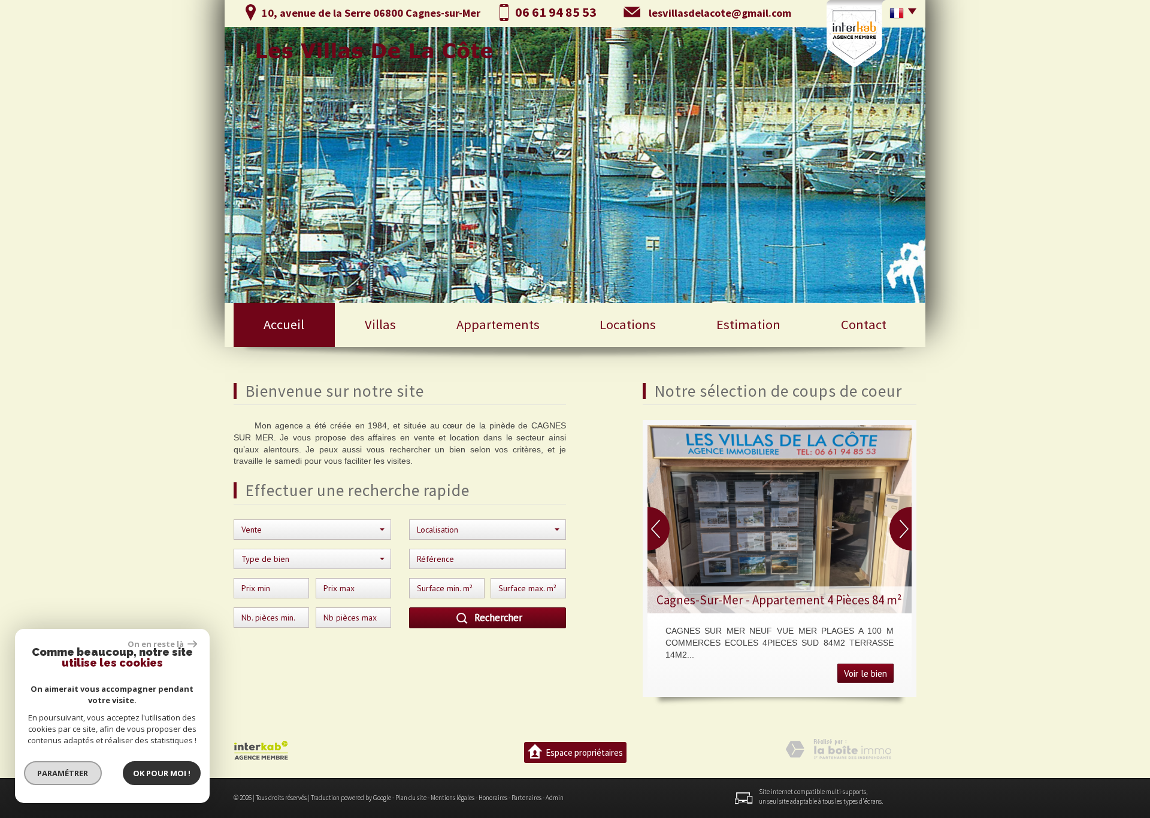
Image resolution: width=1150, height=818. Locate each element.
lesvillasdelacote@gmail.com (720, 13)
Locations (628, 324)
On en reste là (156, 643)
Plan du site (410, 797)
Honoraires (493, 797)
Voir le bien (865, 673)
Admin (555, 797)
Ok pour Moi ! (161, 773)
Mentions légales (452, 797)
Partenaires (526, 797)
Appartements (498, 324)
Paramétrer (63, 773)
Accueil (284, 324)
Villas (380, 324)
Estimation (748, 324)
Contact (863, 324)
